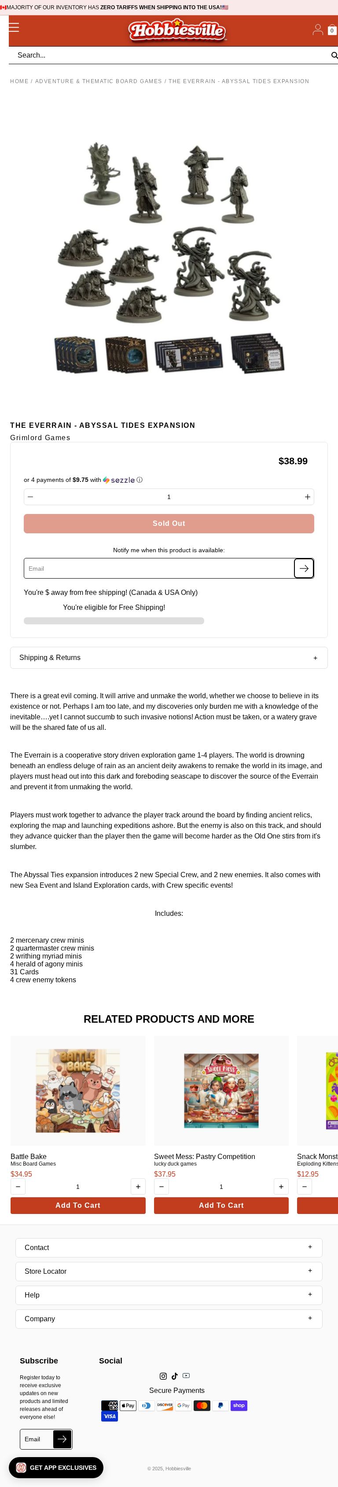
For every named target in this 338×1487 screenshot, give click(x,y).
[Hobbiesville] (177, 30)
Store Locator (45, 1271)
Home (19, 81)
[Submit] (62, 1439)
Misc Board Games (33, 1164)
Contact (37, 1247)
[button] (56, 1467)
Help (32, 1295)
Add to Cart (77, 1205)
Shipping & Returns (50, 657)
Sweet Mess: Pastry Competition (204, 1156)
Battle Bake (29, 1156)
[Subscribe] (304, 568)
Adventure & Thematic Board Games (98, 81)
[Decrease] (30, 496)
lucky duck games (175, 1164)
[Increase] (307, 496)
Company (40, 1319)
